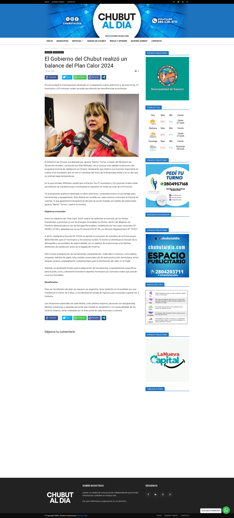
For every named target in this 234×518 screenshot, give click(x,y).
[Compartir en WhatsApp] (80, 77)
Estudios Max (82, 515)
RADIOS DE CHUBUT (96, 41)
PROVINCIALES (58, 52)
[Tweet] (67, 77)
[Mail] (178, 2)
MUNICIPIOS (62, 41)
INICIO (47, 2)
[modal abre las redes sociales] (104, 77)
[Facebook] (174, 2)
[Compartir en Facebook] (51, 77)
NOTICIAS (76, 41)
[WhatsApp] (187, 2)
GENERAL (54, 48)
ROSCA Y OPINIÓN (118, 41)
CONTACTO (71, 2)
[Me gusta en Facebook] (94, 77)
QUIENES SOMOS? (58, 2)
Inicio (47, 48)
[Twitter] (183, 2)
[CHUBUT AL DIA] (117, 21)
